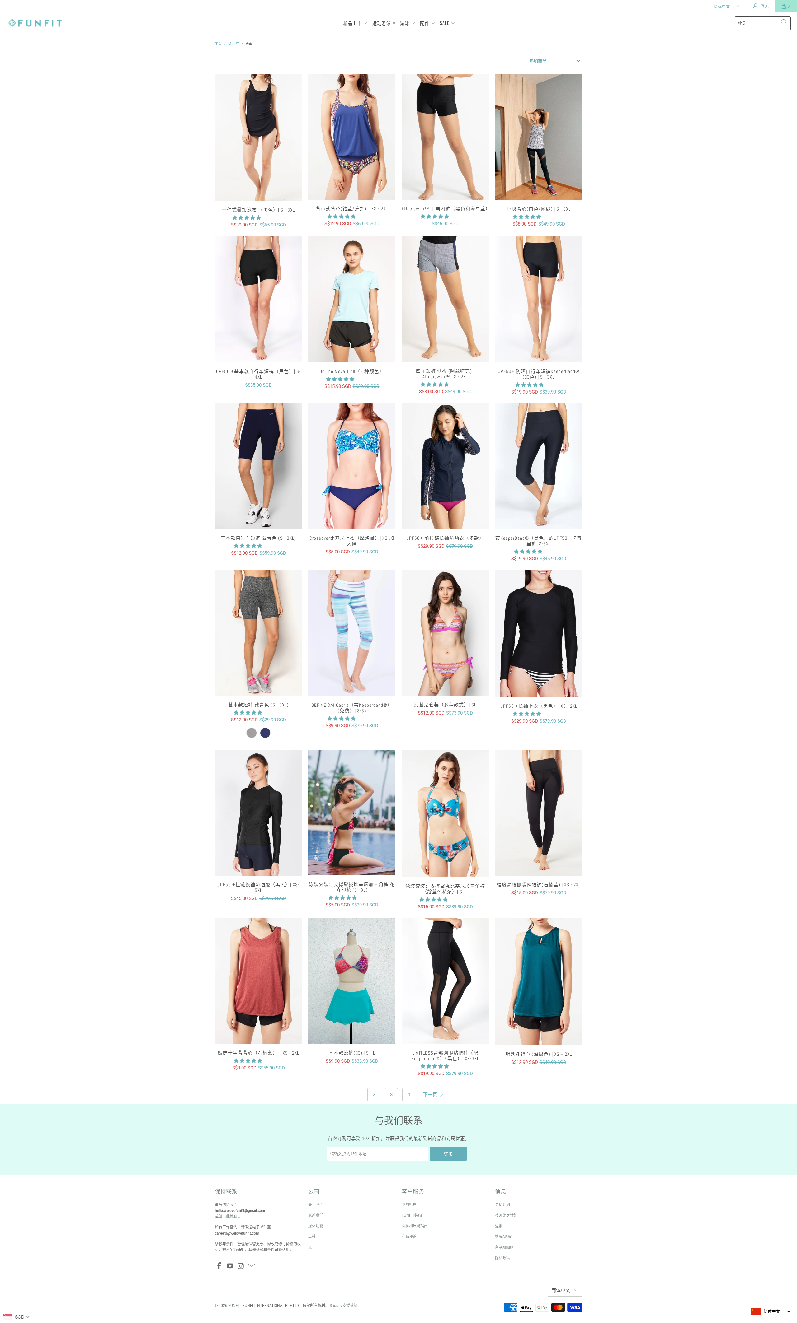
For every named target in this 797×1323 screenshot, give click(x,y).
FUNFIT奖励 (412, 1215)
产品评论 (409, 1236)
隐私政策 (502, 1258)
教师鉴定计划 (506, 1215)
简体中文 (722, 6)
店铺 (312, 1236)
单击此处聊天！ (232, 1216)
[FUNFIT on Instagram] (241, 1266)
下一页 (430, 1094)
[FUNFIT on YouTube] (230, 1266)
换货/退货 (503, 1236)
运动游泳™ (384, 23)
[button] (247, 218)
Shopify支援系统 (343, 1305)
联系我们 (315, 1215)
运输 (498, 1226)
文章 (312, 1247)
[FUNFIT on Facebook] (219, 1266)
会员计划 (502, 1205)
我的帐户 (409, 1205)
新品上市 (353, 23)
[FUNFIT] (35, 23)
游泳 (405, 23)
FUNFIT (234, 1305)
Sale (445, 23)
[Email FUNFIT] (252, 1266)
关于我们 (315, 1205)
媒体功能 (315, 1226)
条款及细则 (504, 1247)
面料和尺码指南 (415, 1226)
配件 (425, 23)
